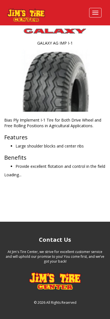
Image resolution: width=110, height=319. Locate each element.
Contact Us (55, 239)
